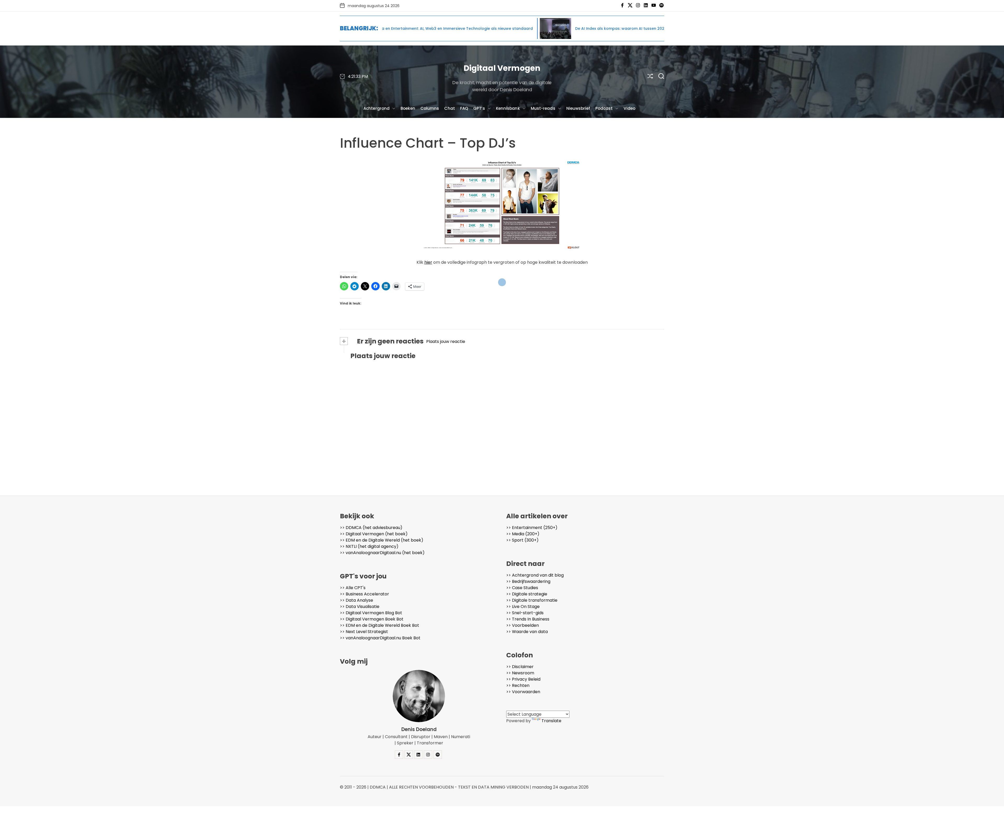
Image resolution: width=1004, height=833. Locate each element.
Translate (551, 721)
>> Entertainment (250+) (531, 528)
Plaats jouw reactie (445, 341)
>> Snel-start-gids (525, 613)
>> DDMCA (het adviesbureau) (371, 528)
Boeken (408, 108)
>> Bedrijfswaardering (528, 581)
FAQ (464, 108)
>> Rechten (517, 685)
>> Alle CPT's (353, 588)
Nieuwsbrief (578, 108)
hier (428, 262)
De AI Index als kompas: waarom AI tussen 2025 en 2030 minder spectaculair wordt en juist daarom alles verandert (615, 28)
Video (629, 108)
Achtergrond (376, 108)
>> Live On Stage (523, 607)
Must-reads (543, 108)
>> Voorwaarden (523, 692)
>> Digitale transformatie (531, 600)
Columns (429, 108)
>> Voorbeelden (522, 625)
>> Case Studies (522, 588)
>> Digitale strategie (526, 594)
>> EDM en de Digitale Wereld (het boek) (381, 540)
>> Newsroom (520, 673)
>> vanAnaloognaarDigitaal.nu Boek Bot (380, 638)
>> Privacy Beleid (523, 679)
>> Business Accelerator (364, 594)
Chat (449, 108)
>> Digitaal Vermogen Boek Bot (371, 619)
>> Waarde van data (527, 632)
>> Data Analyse (356, 600)
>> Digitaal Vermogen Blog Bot (371, 613)
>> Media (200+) (522, 534)
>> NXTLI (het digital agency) (369, 546)
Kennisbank (508, 108)
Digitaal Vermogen (502, 68)
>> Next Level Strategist (364, 632)
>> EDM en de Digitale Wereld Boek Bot (379, 625)
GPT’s (479, 108)
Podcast (604, 108)
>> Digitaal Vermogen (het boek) (374, 534)
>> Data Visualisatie (359, 607)
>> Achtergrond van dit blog (535, 575)
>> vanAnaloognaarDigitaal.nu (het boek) (382, 553)
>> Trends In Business (527, 619)
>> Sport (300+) (522, 540)
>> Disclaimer (520, 667)
